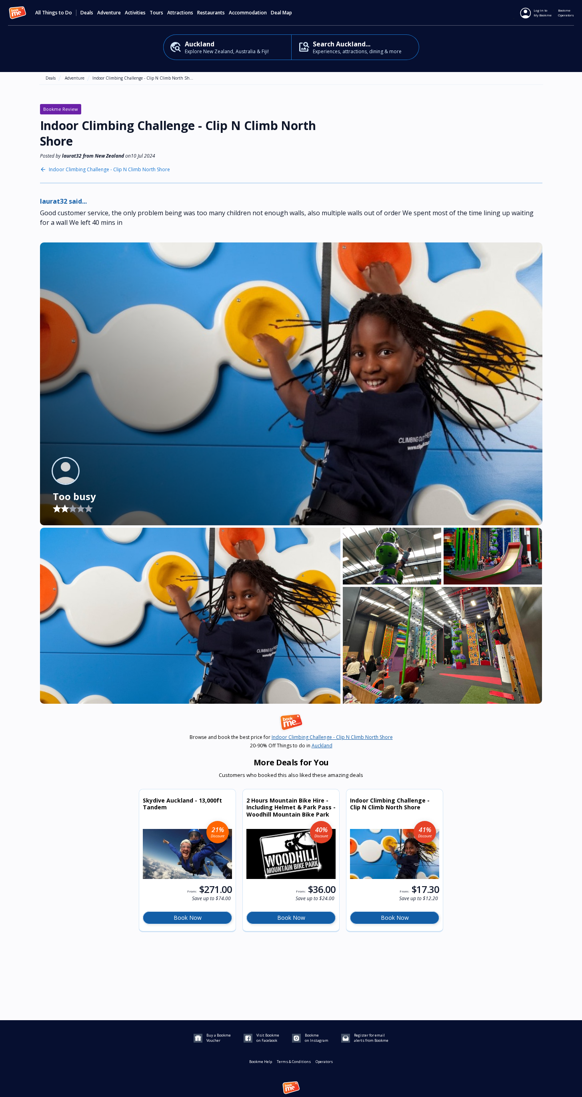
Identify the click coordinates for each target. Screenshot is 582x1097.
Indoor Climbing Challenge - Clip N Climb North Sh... (142, 78)
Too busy (74, 496)
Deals (86, 13)
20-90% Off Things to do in (291, 746)
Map (287, 13)
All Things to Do (53, 13)
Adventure (74, 78)
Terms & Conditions (294, 1061)
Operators (324, 1061)
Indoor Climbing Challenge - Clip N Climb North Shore (109, 169)
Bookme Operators (566, 12)
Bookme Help (260, 1061)
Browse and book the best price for (291, 737)
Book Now (188, 917)
